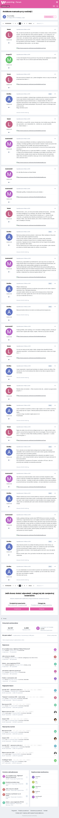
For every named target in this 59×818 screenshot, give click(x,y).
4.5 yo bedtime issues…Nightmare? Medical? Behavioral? (16, 649)
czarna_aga (8, 713)
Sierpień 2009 (5, 719)
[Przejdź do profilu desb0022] (33, 777)
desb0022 (37, 776)
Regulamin (14, 810)
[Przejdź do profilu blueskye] (55, 657)
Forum (18, 2)
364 (28, 759)
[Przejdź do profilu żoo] (33, 782)
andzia (6, 698)
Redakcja (37, 791)
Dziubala (7, 691)
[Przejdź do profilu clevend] (55, 671)
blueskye (7, 657)
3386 (39, 689)
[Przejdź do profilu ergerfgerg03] (33, 797)
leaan (9, 29)
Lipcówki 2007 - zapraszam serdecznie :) (12, 689)
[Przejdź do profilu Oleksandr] (55, 690)
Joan (6, 720)
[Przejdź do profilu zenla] (55, 678)
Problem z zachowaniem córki (9, 678)
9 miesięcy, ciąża (20, 17)
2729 (31, 711)
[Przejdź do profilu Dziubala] (55, 719)
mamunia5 (9, 138)
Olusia (6, 705)
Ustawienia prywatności (36, 810)
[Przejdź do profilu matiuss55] (55, 760)
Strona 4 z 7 (40, 23)
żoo (36, 781)
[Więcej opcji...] (55, 29)
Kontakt (45, 810)
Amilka (12, 16)
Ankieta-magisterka (9, 665)
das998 (42, 628)
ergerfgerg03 (38, 796)
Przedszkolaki (21, 650)
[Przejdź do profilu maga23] (9, 59)
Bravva (6, 679)
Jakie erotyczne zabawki (8, 656)
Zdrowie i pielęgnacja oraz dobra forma (27, 657)
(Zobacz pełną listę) (52, 635)
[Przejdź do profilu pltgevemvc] (33, 787)
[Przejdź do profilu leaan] (9, 34)
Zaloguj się (41, 609)
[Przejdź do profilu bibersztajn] (55, 697)
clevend (7, 672)
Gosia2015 (8, 783)
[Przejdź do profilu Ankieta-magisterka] (55, 664)
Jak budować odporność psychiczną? (11, 670)
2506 (25, 719)
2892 (41, 697)
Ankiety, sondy (27, 665)
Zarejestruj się (17, 609)
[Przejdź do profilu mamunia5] (9, 144)
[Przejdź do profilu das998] (38, 628)
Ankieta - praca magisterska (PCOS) (11, 663)
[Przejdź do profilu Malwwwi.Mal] (55, 705)
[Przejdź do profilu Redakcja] (33, 792)
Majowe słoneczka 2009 (8, 711)
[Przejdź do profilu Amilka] (4, 16)
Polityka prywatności (23, 810)
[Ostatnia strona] (34, 24)
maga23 (9, 54)
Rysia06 (7, 761)
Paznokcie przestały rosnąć (13, 782)
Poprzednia (8, 23)
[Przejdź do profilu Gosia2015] (4, 783)
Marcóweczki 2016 (7, 704)
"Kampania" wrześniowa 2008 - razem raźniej (13, 697)
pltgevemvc (38, 786)
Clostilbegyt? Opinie (7, 759)
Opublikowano (23, 29)
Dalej (30, 23)
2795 (28, 704)
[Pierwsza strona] (3, 24)
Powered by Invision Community (29, 815)
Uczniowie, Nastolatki (23, 679)
